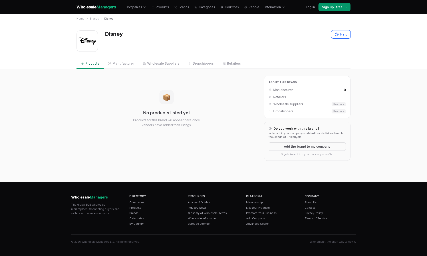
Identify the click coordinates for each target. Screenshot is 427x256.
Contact (310, 207)
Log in (310, 7)
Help (343, 34)
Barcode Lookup (199, 223)
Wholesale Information (203, 218)
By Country (136, 223)
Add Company (255, 218)
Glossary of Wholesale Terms (207, 213)
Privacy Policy (314, 213)
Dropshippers (203, 63)
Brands (184, 7)
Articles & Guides (199, 202)
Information (273, 7)
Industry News (197, 207)
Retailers (234, 63)
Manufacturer (123, 63)
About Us (311, 202)
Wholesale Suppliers (163, 63)
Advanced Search (257, 223)
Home (81, 18)
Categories (207, 7)
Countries (232, 7)
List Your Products (258, 207)
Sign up (332, 7)
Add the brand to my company (307, 146)
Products (162, 7)
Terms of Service (316, 218)
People (254, 7)
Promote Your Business (261, 213)
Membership (254, 202)
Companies (134, 7)
